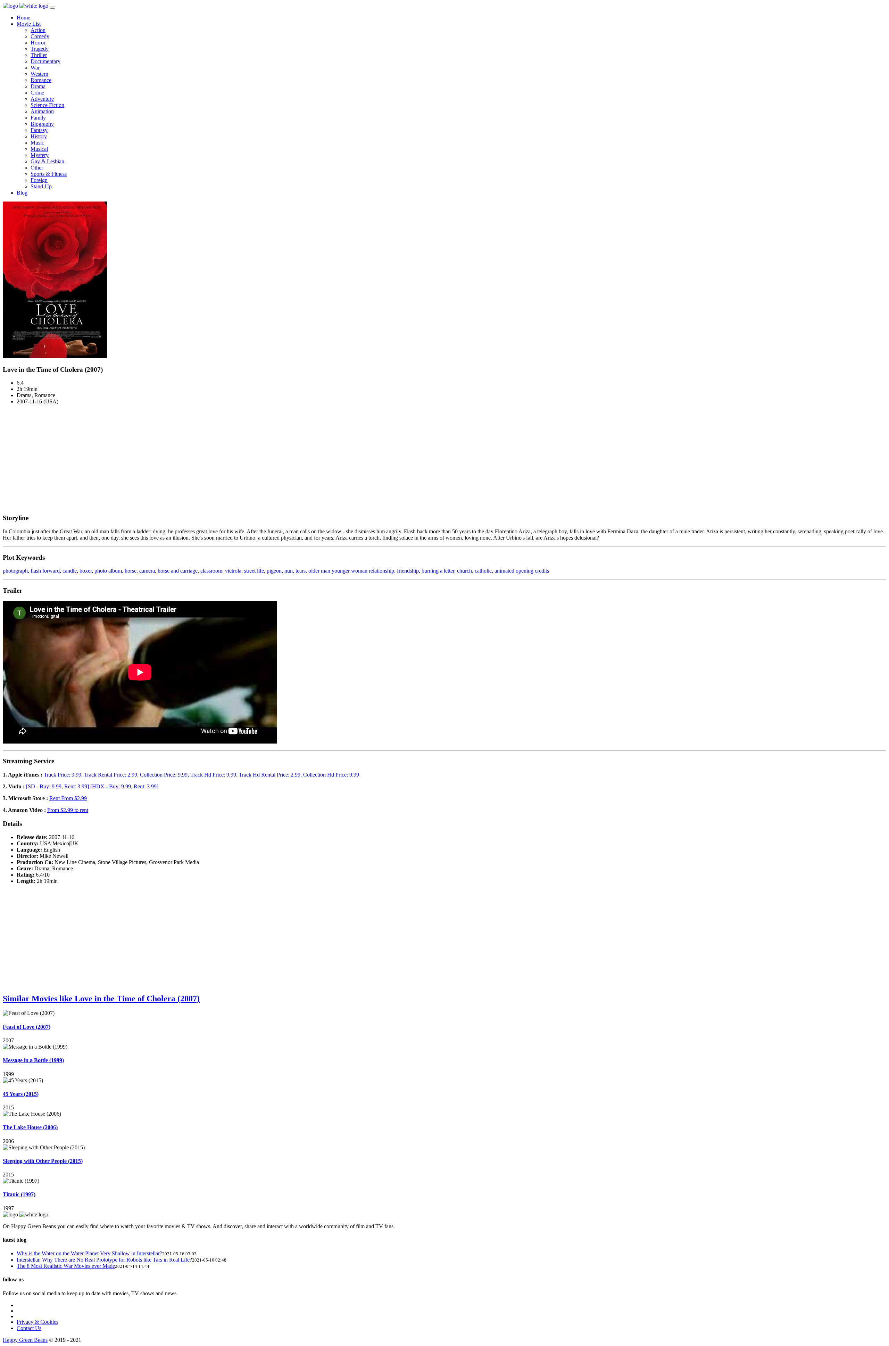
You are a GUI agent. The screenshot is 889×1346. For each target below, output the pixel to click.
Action (38, 30)
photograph (15, 571)
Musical (39, 149)
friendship (408, 571)
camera (147, 571)
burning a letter (438, 571)
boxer (86, 571)
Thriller (39, 55)
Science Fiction (47, 105)
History (39, 136)
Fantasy (39, 130)
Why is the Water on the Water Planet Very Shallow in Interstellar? (89, 1253)
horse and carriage (178, 571)
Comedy (40, 36)
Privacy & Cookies (37, 1322)
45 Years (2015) (21, 1094)
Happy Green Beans (25, 1340)
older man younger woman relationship (351, 571)
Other (37, 168)
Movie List (29, 24)
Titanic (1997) (19, 1194)
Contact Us (29, 1328)
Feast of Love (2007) (26, 1027)
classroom (211, 571)
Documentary (45, 61)
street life (254, 571)
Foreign (39, 180)
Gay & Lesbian (47, 161)
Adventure (42, 99)
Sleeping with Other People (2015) (43, 1161)
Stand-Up (41, 186)
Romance (41, 80)
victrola (233, 571)
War (35, 68)
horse (130, 571)
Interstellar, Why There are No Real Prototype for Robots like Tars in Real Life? (104, 1260)
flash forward (45, 571)
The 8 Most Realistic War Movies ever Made (66, 1266)
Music (37, 143)
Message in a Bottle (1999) (33, 1060)
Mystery (40, 155)
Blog (22, 193)
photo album (108, 571)
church (464, 571)
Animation (42, 111)
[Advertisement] (444, 459)
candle (70, 571)
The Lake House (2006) (30, 1127)
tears (301, 571)
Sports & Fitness (49, 174)
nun (288, 571)
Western (39, 74)
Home (23, 17)
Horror (38, 43)
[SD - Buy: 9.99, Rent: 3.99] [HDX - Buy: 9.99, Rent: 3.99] (92, 786)
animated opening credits (522, 571)
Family (38, 118)
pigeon (274, 571)
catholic (483, 571)
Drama (38, 86)
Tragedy (40, 49)
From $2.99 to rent (67, 810)
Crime (37, 93)
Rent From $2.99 (68, 798)
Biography (42, 124)
